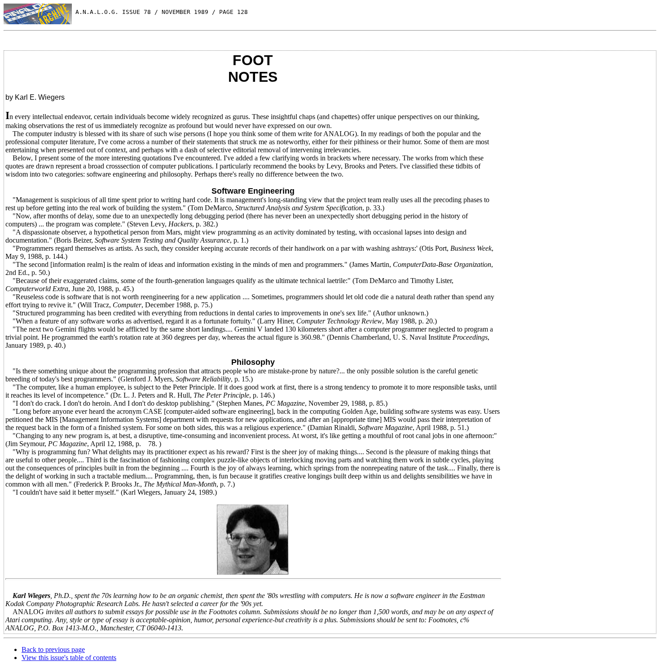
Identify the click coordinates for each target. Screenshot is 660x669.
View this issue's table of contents (69, 657)
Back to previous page (53, 649)
